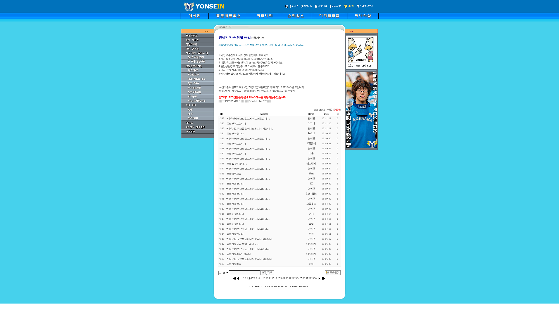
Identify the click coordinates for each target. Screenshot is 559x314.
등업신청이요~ (234, 264)
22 (293, 278)
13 (267, 278)
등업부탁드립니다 (236, 153)
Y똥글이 (311, 143)
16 (275, 278)
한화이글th (311, 193)
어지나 (311, 123)
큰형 (311, 233)
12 (264, 278)
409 (311, 183)
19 (284, 278)
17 (278, 278)
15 (273, 278)
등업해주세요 (234, 173)
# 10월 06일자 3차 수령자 (282, 90)
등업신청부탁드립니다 (239, 254)
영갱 (311, 213)
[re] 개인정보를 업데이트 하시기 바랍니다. (251, 128)
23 (295, 278)
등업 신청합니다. (235, 223)
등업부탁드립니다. (236, 123)
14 (270, 278)
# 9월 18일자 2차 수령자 (256, 90)
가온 (311, 153)
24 (298, 278)
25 (301, 278)
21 (290, 278)
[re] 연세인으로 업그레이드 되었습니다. (249, 118)
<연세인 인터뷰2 (257, 100)
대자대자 (311, 243)
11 (261, 278)
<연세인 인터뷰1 (230, 100)
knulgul (311, 133)
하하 (311, 263)
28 (310, 278)
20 (287, 278)
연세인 (311, 118)
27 (307, 278)
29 (312, 278)
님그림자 (311, 163)
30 (315, 278)
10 (258, 278)
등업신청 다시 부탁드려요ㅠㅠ (243, 244)
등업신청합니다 (235, 203)
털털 (311, 223)
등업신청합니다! (235, 234)
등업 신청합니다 (235, 213)
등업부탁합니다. (235, 133)
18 (281, 278)
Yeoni (311, 173)
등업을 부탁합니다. (237, 163)
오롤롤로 (311, 203)
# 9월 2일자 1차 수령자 (230, 90)
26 (304, 278)
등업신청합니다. (235, 183)
